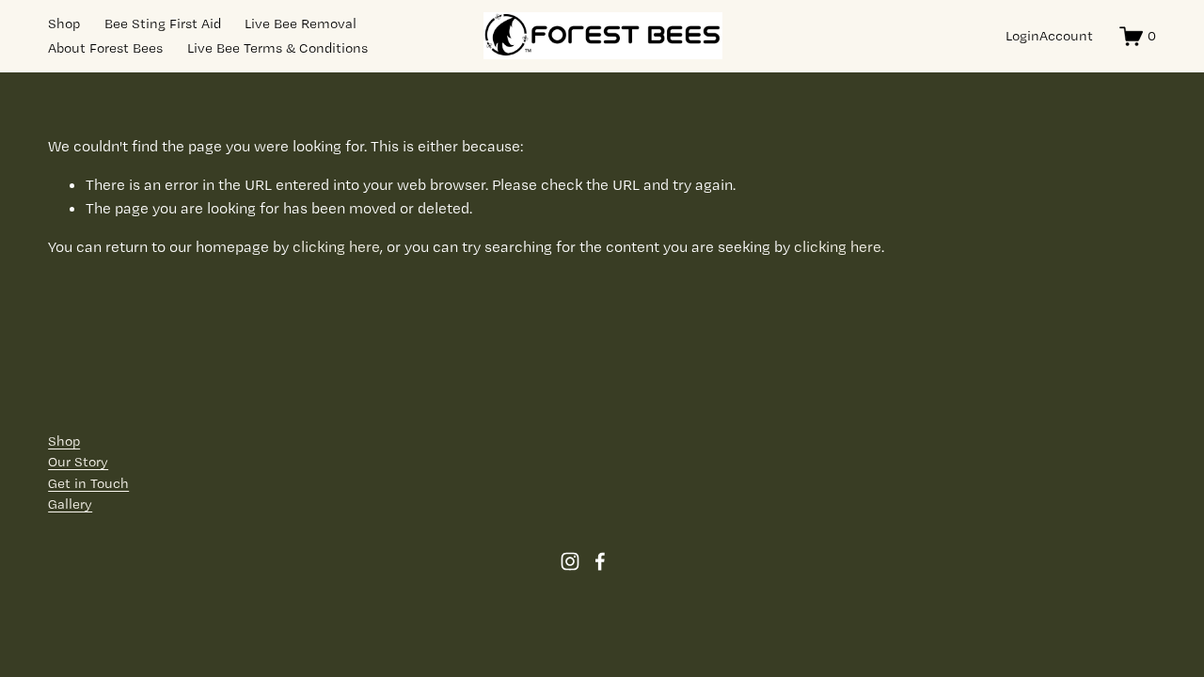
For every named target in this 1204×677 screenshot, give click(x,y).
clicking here (336, 246)
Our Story (78, 461)
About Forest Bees (105, 47)
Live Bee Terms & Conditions (277, 47)
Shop (64, 23)
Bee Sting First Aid (162, 23)
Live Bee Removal (300, 23)
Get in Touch (88, 483)
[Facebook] (600, 561)
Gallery (70, 504)
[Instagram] (570, 561)
